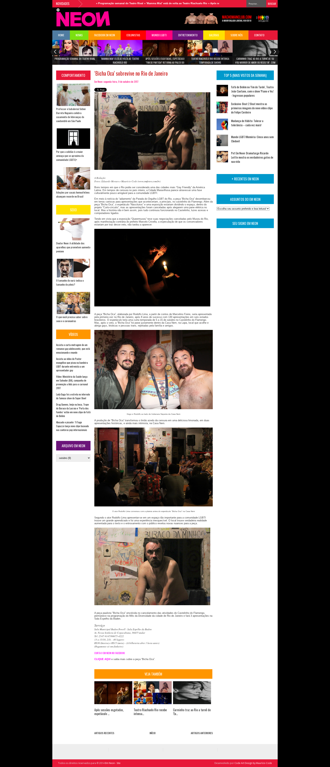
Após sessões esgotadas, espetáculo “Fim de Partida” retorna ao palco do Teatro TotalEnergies (165, 62)
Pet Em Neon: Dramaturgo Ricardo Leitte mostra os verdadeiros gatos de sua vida (252, 157)
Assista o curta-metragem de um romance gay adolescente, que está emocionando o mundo (73, 348)
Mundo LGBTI (159, 35)
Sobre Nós (237, 35)
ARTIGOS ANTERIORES (202, 733)
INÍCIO (153, 733)
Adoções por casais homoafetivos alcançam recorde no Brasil (73, 194)
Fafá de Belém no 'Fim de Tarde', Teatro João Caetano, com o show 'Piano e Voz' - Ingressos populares (252, 91)
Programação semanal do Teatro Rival (75, 59)
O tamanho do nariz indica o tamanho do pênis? (70, 282)
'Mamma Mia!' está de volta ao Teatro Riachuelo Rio (120, 60)
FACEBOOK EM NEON (104, 35)
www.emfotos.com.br (149, 181)
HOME (61, 35)
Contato (259, 35)
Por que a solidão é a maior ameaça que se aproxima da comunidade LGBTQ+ (70, 156)
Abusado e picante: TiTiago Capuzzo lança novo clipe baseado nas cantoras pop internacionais (72, 426)
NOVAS (79, 35)
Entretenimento (187, 35)
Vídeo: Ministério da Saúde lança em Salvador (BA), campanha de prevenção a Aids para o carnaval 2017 (72, 382)
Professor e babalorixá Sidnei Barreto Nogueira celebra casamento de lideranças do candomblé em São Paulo (71, 115)
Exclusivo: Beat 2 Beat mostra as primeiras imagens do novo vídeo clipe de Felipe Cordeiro (252, 108)
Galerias (214, 35)
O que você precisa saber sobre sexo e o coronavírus (71, 319)
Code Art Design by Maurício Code (253, 763)
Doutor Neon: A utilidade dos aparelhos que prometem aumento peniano (73, 247)
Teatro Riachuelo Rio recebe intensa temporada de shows (210, 60)
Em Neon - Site (113, 763)
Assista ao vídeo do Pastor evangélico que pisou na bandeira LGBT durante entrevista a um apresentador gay (72, 364)
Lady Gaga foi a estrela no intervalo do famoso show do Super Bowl (73, 396)
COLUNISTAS (133, 35)
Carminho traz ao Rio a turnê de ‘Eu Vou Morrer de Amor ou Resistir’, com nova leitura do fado (255, 62)
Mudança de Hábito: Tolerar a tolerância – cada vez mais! (247, 123)
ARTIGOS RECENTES (104, 733)
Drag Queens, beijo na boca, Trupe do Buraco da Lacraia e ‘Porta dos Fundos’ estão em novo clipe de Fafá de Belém (73, 410)
